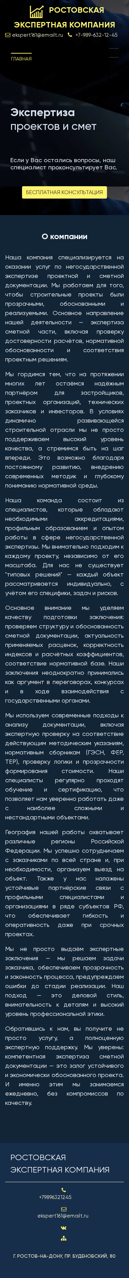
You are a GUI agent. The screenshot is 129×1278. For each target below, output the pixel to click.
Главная (21, 58)
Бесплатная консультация (64, 192)
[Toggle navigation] (113, 53)
